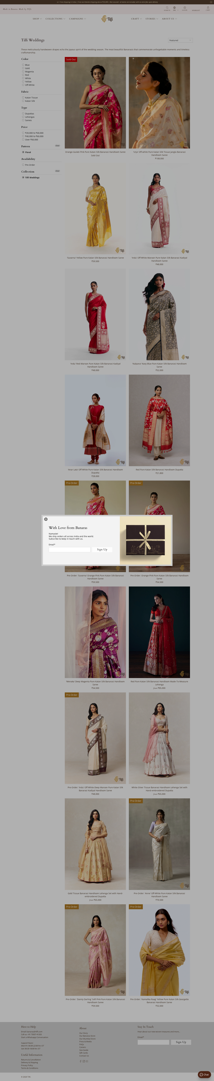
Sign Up (102, 549)
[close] (45, 519)
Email (52, 544)
